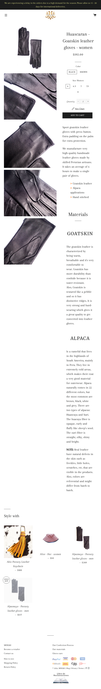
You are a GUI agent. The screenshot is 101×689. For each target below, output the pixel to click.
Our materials (58, 649)
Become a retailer (12, 649)
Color (78, 66)
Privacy (74, 668)
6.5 (74, 86)
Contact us (8, 653)
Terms (81, 668)
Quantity (71, 101)
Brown (83, 72)
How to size (9, 659)
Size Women (78, 80)
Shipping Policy (11, 663)
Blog (68, 668)
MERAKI (7, 645)
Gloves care (57, 653)
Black (72, 72)
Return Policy (10, 667)
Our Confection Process (63, 645)
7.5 (87, 86)
